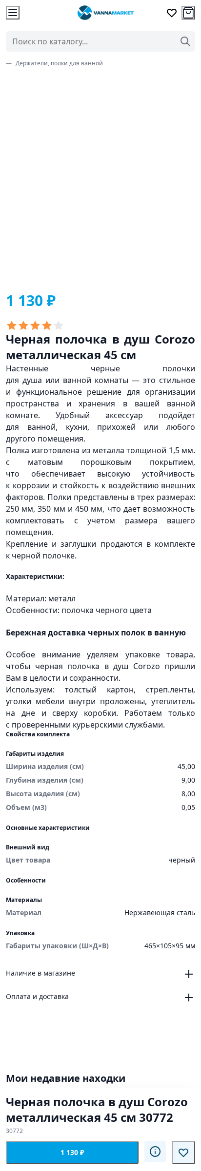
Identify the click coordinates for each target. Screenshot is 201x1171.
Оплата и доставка (37, 996)
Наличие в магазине (40, 973)
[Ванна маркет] (105, 12)
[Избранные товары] (172, 12)
